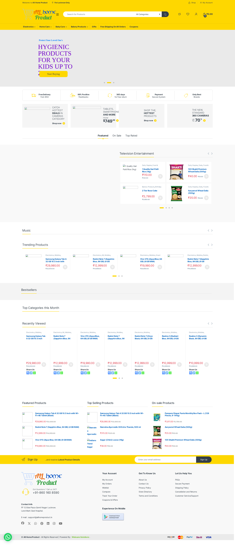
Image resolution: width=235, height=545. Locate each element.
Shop (193, 2)
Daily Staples (147, 165)
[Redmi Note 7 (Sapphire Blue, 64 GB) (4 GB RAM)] (82, 262)
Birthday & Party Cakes (152, 188)
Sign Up (203, 459)
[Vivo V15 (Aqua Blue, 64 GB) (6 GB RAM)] (129, 262)
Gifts (94, 26)
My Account (208, 2)
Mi (103, 255)
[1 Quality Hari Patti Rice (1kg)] (131, 172)
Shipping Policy (182, 488)
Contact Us (144, 483)
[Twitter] (31, 373)
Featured (103, 135)
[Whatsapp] (34, 373)
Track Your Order (109, 496)
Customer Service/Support (186, 496)
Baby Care (60, 26)
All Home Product (31, 537)
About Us (143, 480)
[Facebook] (28, 373)
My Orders (107, 483)
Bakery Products (78, 26)
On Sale (116, 135)
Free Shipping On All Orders (113, 26)
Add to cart (160, 176)
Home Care (44, 26)
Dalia (200, 165)
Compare (106, 492)
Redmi (205, 255)
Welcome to (34, 2)
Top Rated (131, 135)
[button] (162, 207)
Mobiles (58, 255)
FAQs (177, 480)
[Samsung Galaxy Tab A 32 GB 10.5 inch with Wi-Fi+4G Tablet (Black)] (35, 262)
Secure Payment (182, 483)
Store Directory (145, 492)
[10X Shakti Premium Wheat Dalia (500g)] (177, 172)
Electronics (28, 26)
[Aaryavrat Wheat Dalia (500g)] (177, 193)
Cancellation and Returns (186, 492)
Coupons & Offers (110, 500)
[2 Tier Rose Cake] (131, 193)
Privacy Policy (145, 488)
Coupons (134, 26)
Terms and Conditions (148, 496)
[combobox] (99, 14)
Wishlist (105, 488)
